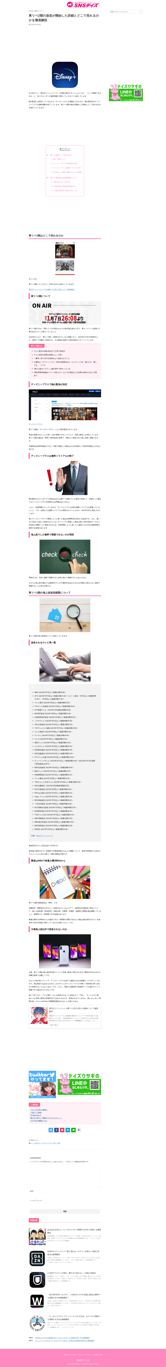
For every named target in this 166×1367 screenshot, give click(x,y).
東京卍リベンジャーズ (44, 836)
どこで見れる (35, 1143)
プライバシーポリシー (85, 1355)
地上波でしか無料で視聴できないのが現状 (66, 172)
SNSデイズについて (70, 1355)
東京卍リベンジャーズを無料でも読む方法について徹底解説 (52, 289)
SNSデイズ (83, 1360)
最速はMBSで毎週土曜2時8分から (64, 186)
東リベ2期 (33, 279)
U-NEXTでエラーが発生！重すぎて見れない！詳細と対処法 (71, 1273)
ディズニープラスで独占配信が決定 (64, 163)
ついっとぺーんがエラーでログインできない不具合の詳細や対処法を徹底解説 (64, 1341)
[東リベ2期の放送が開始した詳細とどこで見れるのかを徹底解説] (67, 1130)
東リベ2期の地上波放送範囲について (62, 178)
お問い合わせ (98, 1355)
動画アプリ (34, 1140)
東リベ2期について (58, 159)
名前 (32, 1191)
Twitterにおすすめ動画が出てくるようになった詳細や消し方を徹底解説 (62, 1338)
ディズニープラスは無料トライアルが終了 (66, 168)
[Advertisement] (65, 44)
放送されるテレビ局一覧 (60, 182)
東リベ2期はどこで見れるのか (60, 155)
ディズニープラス (35, 424)
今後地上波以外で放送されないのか (64, 190)
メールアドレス (36, 1200)
